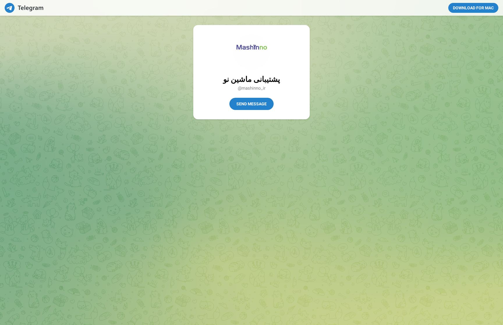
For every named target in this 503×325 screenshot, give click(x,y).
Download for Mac (473, 8)
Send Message (251, 104)
